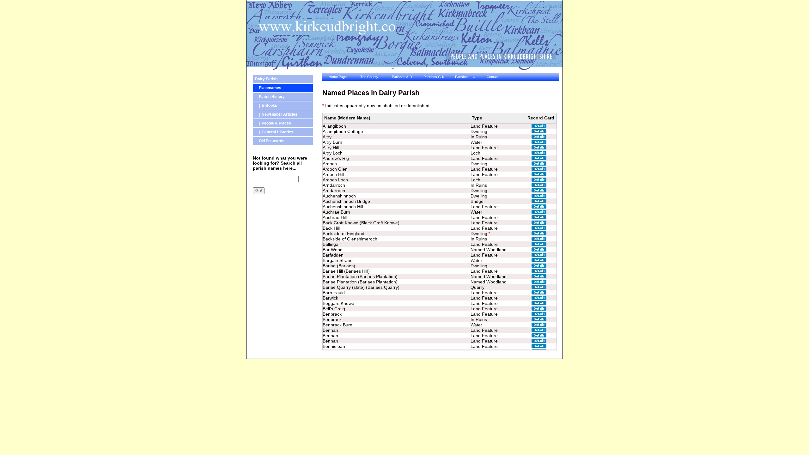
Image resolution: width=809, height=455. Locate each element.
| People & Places (273, 123)
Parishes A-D (402, 77)
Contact (493, 77)
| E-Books (266, 105)
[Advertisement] (281, 232)
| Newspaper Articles (276, 114)
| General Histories (274, 132)
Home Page (338, 77)
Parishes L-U (465, 77)
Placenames (268, 88)
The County (369, 77)
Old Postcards (269, 141)
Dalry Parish (266, 79)
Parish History (270, 96)
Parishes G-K (433, 77)
